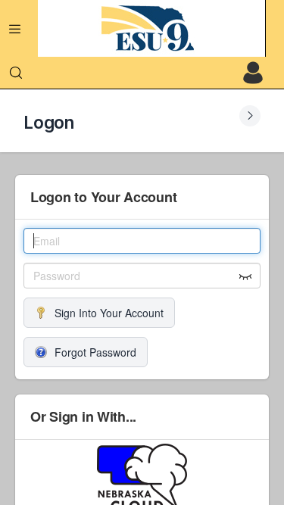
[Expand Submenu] (250, 115)
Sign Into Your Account (109, 312)
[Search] (16, 73)
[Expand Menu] (15, 29)
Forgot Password (95, 352)
